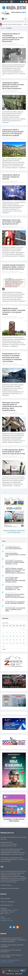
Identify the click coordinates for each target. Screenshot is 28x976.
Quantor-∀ (4, 971)
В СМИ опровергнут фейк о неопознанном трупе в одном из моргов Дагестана (13, 452)
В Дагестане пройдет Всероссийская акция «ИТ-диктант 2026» (15, 555)
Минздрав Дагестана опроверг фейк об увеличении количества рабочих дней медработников (12, 406)
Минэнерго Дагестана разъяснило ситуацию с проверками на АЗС (11, 222)
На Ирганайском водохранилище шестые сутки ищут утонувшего (15, 602)
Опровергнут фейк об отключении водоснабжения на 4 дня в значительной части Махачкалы (12, 38)
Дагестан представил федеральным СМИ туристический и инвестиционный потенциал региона (15, 580)
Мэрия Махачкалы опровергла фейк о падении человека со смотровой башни (13, 311)
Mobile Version (18, 973)
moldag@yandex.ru (6, 918)
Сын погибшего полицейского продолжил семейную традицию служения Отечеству (14, 562)
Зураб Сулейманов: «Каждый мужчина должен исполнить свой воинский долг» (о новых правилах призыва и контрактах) (15, 571)
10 (3, 636)
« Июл (4, 649)
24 (3, 643)
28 (17, 643)
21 (17, 639)
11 (7, 636)
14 (17, 636)
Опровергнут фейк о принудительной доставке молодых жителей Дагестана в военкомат (13, 85)
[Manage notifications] (3, 972)
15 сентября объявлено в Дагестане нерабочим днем (13, 547)
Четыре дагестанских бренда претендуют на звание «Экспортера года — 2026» (14, 588)
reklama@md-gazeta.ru (7, 920)
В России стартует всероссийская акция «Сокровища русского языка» (15, 609)
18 (7, 639)
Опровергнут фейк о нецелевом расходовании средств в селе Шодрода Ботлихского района (12, 132)
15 (20, 636)
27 (13, 643)
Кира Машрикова (13, 43)
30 (23, 643)
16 (23, 636)
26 (10, 643)
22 (20, 639)
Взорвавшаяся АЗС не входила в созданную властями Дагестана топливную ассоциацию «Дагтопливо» (12, 357)
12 (10, 636)
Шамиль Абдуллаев (14, 271)
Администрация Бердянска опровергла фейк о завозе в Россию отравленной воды (13, 267)
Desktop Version (10, 973)
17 (3, 639)
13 (13, 636)
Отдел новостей (13, 137)
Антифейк (21, 45)
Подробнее (5, 122)
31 (3, 646)
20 (13, 639)
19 (10, 639)
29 (20, 643)
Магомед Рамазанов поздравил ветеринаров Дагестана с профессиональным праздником (14, 595)
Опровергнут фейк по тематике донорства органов (11, 177)
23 (23, 639)
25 (7, 643)
